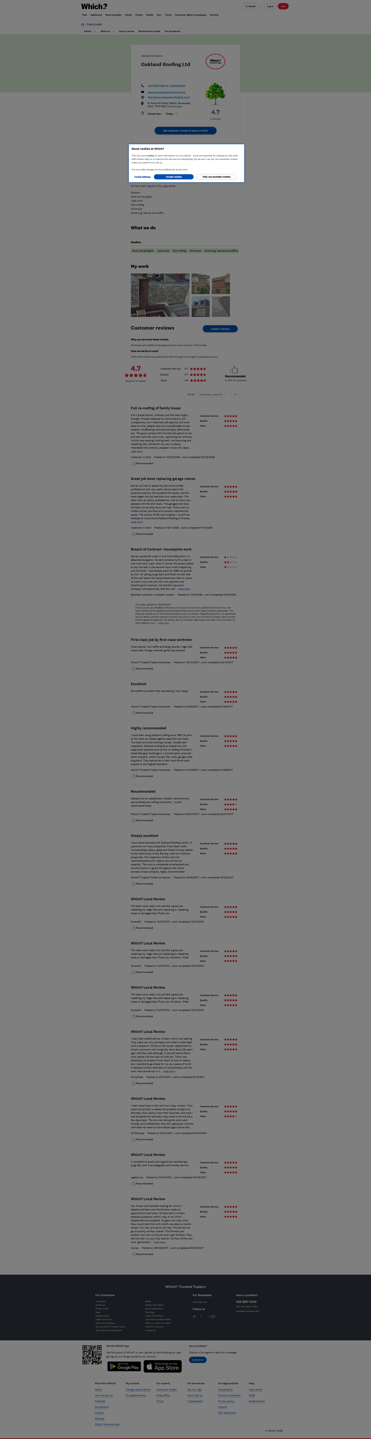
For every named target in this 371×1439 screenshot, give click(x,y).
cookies (150, 155)
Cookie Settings (142, 176)
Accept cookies (174, 176)
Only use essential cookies (216, 176)
